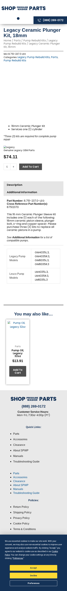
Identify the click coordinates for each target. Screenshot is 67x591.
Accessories (20, 439)
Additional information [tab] (22, 192)
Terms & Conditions (24, 529)
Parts (17, 40)
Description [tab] (14, 185)
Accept (33, 568)
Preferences (34, 583)
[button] (33, 469)
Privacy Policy (21, 518)
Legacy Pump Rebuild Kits (33, 57)
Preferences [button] (18, 558)
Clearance (19, 444)
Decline (33, 575)
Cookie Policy (21, 523)
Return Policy (21, 506)
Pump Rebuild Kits (34, 40)
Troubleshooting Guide (26, 461)
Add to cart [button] (17, 371)
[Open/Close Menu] (57, 8)
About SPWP (20, 450)
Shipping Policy (22, 512)
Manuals (18, 456)
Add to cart (30, 167)
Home (7, 40)
